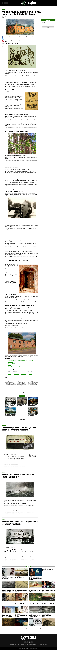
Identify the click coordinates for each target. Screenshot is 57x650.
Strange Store (12, 644)
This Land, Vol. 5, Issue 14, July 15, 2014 (14, 366)
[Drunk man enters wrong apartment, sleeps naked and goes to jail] (33, 382)
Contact (46, 644)
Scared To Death (10, 362)
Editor (4, 17)
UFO (15, 644)
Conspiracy (26, 644)
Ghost (18, 644)
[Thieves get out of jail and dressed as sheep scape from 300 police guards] (22, 382)
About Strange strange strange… (34, 644)
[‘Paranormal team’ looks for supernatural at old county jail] (11, 382)
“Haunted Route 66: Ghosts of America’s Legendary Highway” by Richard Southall (21, 360)
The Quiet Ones (16, 451)
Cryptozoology (22, 644)
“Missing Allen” (26, 246)
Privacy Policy (42, 644)
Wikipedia (9, 365)
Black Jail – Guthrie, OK (11, 363)
